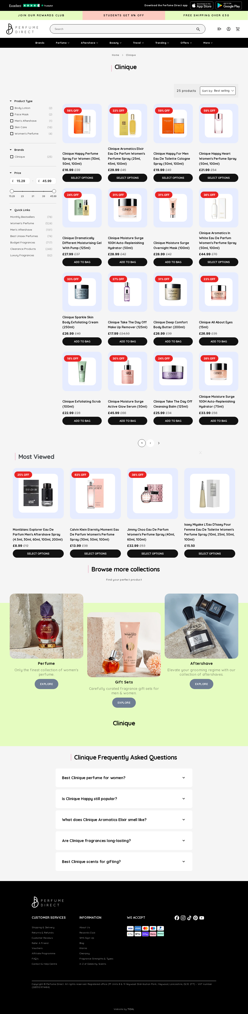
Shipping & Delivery (43, 927)
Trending (160, 42)
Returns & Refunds (42, 932)
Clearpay (84, 953)
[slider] (12, 191)
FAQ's (35, 958)
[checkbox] (32, 108)
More (206, 42)
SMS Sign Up (86, 937)
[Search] (193, 28)
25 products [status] (186, 91)
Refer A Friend (40, 943)
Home (115, 55)
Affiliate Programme (43, 953)
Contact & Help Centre (44, 963)
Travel (137, 42)
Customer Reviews (42, 937)
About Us (84, 927)
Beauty (114, 42)
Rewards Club (87, 932)
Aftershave (88, 42)
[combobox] (127, 29)
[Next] (200, 452)
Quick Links (22, 210)
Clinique (131, 55)
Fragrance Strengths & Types (96, 958)
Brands (40, 42)
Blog (81, 943)
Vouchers (37, 948)
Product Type (23, 101)
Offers (185, 42)
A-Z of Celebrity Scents (92, 963)
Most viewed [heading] (36, 456)
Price (17, 173)
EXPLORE (46, 684)
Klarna (83, 948)
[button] (240, 29)
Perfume (61, 42)
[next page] (159, 443)
